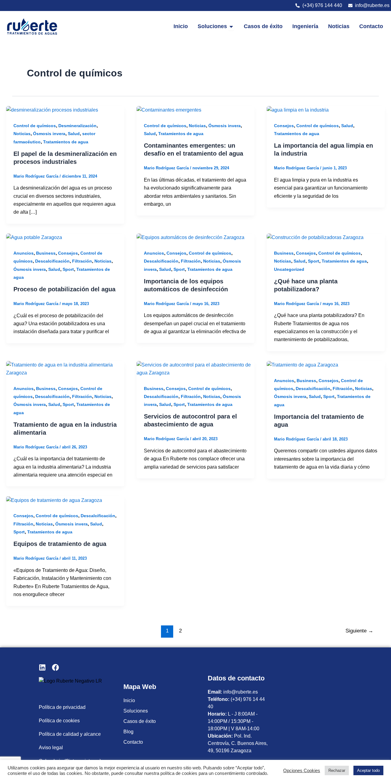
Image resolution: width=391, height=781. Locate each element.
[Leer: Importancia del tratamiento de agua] (302, 364)
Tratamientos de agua (65, 141)
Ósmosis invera (49, 133)
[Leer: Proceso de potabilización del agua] (34, 237)
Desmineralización (77, 125)
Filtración (82, 261)
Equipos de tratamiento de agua (59, 543)
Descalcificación (52, 261)
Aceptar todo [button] (368, 770)
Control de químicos (34, 125)
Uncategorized (289, 269)
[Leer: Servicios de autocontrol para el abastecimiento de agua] (196, 368)
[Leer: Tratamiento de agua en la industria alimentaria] (65, 368)
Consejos (284, 125)
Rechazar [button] (336, 770)
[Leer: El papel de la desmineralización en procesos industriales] (52, 109)
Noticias (22, 133)
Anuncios (23, 253)
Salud (74, 133)
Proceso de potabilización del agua (64, 289)
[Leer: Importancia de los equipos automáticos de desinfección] (190, 237)
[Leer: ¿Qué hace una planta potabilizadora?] (315, 237)
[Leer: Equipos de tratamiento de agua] (54, 500)
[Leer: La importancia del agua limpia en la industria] (298, 109)
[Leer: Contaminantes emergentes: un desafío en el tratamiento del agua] (169, 109)
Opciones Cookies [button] (301, 770)
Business (46, 253)
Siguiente (359, 631)
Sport (68, 269)
